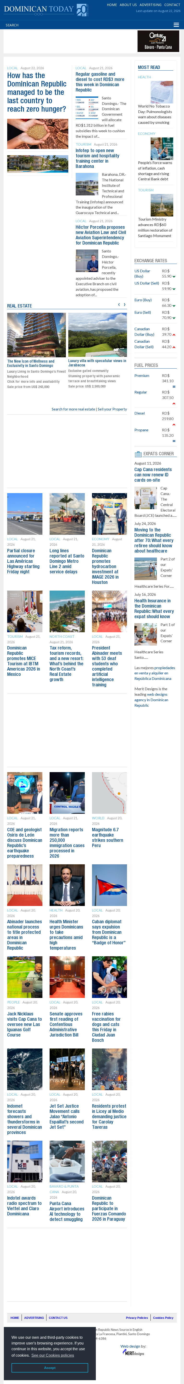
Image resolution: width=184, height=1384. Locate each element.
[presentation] (119, 303)
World (98, 818)
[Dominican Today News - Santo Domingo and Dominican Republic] (46, 9)
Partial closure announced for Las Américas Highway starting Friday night (23, 561)
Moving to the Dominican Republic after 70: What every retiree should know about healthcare (153, 540)
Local (12, 68)
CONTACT (172, 4)
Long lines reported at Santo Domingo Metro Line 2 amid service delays (67, 561)
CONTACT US (58, 1318)
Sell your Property (112, 409)
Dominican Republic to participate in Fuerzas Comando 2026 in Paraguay (109, 1209)
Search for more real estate (73, 409)
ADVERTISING (150, 4)
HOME (112, 4)
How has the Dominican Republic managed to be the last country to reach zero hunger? (37, 93)
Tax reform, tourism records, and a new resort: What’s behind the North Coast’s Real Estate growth (66, 664)
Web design (130, 1346)
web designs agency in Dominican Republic (151, 699)
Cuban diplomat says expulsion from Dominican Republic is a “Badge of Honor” (109, 932)
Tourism (83, 144)
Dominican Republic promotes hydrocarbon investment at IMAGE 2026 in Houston (105, 567)
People (13, 1002)
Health (56, 910)
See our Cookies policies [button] (52, 1355)
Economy (100, 539)
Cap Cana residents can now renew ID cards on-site (153, 475)
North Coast (62, 636)
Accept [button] (50, 1368)
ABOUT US (128, 4)
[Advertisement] (92, 41)
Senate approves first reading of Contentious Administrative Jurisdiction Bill (66, 1024)
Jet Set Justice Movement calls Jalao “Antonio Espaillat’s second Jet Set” (67, 1117)
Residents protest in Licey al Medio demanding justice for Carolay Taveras (109, 1117)
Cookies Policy (163, 1318)
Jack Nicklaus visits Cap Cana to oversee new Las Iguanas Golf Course (24, 1024)
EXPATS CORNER (159, 454)
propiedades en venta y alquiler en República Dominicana (154, 673)
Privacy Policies (137, 1318)
